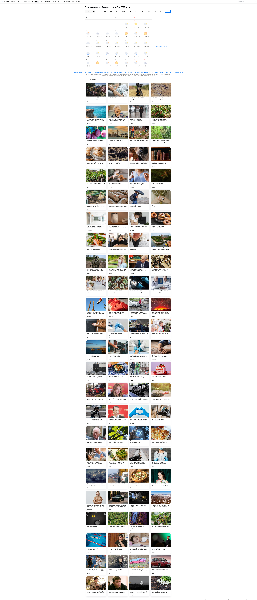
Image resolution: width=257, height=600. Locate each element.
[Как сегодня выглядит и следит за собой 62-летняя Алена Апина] (118, 393)
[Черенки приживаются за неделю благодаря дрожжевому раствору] (96, 179)
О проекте (206, 599)
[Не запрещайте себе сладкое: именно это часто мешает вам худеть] (161, 372)
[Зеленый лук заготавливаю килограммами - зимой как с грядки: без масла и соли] (161, 586)
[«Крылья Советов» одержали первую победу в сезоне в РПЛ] (96, 565)
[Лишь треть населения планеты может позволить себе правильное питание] (96, 243)
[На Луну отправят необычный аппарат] (139, 501)
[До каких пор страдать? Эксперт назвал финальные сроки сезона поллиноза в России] (118, 265)
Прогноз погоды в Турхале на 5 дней (103, 72)
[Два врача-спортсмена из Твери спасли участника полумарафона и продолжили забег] (139, 415)
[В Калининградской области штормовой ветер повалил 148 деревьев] (161, 243)
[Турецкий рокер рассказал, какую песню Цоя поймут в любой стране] (118, 565)
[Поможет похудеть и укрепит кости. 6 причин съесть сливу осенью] (96, 136)
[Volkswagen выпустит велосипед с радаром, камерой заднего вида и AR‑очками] (96, 393)
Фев (105, 11)
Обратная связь (238, 599)
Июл (136, 11)
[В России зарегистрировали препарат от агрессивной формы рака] (118, 329)
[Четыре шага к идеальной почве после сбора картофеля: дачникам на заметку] (118, 157)
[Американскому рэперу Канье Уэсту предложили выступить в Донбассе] (161, 308)
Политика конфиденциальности (215, 599)
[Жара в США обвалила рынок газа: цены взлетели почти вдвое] (96, 415)
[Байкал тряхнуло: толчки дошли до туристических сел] (96, 350)
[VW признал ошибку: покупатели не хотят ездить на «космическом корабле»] (139, 393)
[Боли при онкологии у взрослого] (139, 222)
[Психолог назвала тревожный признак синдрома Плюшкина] (161, 265)
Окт (155, 11)
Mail (2, 599)
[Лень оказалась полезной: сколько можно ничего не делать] (118, 179)
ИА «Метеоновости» (252, 599)
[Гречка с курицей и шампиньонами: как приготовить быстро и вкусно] (139, 479)
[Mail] (2, 1)
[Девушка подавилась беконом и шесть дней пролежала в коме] (96, 222)
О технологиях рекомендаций (228, 599)
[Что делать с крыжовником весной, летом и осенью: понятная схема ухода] (118, 458)
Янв (98, 11)
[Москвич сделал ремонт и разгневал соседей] (161, 415)
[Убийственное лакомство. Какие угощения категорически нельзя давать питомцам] (139, 157)
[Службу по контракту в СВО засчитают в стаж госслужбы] (96, 265)
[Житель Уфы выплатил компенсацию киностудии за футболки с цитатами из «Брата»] (118, 586)
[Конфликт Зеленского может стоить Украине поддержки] (161, 543)
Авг (143, 11)
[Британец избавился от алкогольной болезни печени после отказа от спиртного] (161, 350)
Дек (168, 11)
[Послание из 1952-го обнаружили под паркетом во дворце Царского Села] (161, 93)
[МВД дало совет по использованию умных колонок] (118, 222)
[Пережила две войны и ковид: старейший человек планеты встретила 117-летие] (118, 115)
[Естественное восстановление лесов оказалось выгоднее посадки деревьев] (118, 522)
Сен (149, 11)
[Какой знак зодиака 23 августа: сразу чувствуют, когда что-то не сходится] (96, 501)
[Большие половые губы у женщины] (118, 93)
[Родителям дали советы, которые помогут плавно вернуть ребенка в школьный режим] (139, 543)
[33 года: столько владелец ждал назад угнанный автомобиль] (139, 329)
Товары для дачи (178, 72)
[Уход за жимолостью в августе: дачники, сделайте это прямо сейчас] (161, 522)
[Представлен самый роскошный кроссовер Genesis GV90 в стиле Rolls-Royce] (118, 501)
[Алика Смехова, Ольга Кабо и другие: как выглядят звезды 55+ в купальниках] (161, 479)
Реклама (11, 599)
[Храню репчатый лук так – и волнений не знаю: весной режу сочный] (96, 200)
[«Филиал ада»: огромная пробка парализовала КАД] (118, 479)
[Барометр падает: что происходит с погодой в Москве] (139, 372)
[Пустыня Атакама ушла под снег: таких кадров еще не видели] (161, 501)
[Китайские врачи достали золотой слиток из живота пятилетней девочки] (161, 458)
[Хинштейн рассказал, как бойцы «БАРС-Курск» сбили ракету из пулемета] (139, 586)
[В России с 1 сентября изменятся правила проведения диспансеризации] (161, 286)
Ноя (161, 11)
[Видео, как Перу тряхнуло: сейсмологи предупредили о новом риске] (139, 458)
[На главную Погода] (6, 1)
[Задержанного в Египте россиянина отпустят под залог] (96, 308)
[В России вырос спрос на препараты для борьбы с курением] (139, 179)
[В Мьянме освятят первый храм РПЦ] (139, 522)
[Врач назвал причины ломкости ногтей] (161, 200)
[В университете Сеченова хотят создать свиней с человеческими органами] (118, 200)
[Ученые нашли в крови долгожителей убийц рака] (139, 286)
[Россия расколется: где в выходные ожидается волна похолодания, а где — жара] (139, 93)
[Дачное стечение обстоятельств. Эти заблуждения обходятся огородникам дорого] (139, 136)
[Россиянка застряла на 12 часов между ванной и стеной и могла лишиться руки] (139, 350)
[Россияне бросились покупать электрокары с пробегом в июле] (161, 565)
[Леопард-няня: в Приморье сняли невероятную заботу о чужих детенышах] (161, 136)
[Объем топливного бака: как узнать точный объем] (118, 350)
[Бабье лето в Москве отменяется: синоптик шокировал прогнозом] (139, 115)
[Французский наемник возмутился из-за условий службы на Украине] (96, 93)
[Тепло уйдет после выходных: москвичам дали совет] (139, 200)
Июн (130, 11)
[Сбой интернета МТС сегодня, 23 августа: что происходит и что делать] (96, 329)
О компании (6, 599)
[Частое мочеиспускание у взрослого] (139, 243)
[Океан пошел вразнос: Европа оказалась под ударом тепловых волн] (96, 115)
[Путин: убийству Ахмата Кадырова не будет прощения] (139, 265)
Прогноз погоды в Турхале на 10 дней (144, 72)
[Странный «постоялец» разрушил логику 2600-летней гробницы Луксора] (139, 565)
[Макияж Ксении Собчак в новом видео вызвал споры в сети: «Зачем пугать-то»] (118, 415)
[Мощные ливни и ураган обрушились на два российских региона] (139, 308)
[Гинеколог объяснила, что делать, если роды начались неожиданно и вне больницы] (96, 458)
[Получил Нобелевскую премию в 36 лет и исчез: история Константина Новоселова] (118, 543)
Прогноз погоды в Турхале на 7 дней (123, 72)
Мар (111, 11)
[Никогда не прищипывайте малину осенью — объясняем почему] (161, 115)
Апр (117, 11)
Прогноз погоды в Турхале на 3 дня (83, 72)
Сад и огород (169, 72)
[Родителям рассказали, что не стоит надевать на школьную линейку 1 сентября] (161, 329)
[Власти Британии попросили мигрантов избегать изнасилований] (118, 136)
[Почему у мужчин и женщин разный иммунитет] (139, 436)
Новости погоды (159, 72)
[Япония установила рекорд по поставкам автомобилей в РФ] (96, 372)
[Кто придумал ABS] (96, 522)
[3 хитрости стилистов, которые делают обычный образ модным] (96, 586)
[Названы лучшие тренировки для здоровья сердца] (96, 543)
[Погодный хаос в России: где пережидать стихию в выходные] (96, 479)
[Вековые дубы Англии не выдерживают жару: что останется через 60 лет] (118, 436)
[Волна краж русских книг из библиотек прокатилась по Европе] (161, 157)
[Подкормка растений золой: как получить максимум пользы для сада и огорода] (161, 393)
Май (123, 11)
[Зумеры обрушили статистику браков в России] (96, 286)
